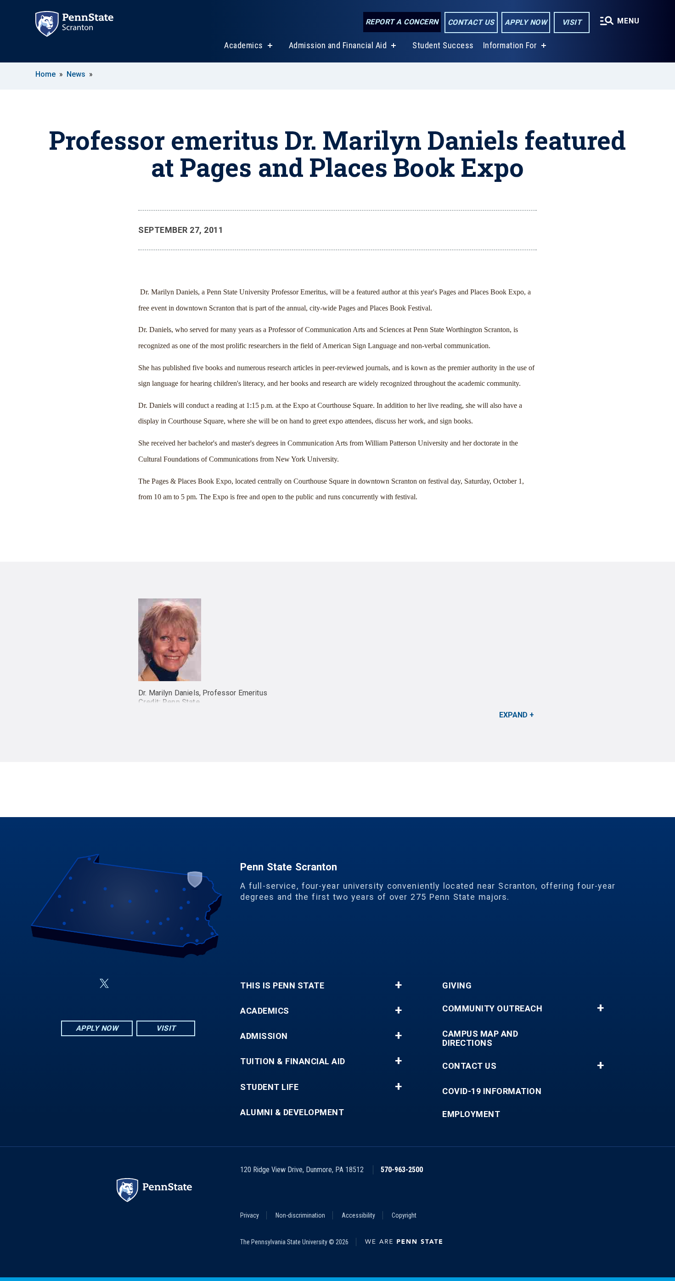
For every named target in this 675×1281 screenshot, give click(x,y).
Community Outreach (492, 1008)
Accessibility (358, 1215)
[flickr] (126, 983)
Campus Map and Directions (480, 1038)
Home (45, 74)
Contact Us (471, 22)
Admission (264, 1036)
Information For (510, 45)
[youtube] (150, 983)
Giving (457, 985)
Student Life (269, 1087)
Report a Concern (402, 21)
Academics (243, 45)
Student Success (443, 45)
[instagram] (174, 983)
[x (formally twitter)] (104, 983)
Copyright (404, 1215)
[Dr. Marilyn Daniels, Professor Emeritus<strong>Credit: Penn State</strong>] (337, 639)
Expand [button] (513, 715)
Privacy (249, 1215)
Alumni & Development (292, 1112)
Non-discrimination (300, 1215)
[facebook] (82, 983)
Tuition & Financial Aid (292, 1061)
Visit (572, 22)
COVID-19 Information (491, 1091)
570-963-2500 (402, 1169)
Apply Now (526, 22)
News (76, 74)
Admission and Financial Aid (338, 45)
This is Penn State (282, 985)
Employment (471, 1114)
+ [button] (398, 985)
